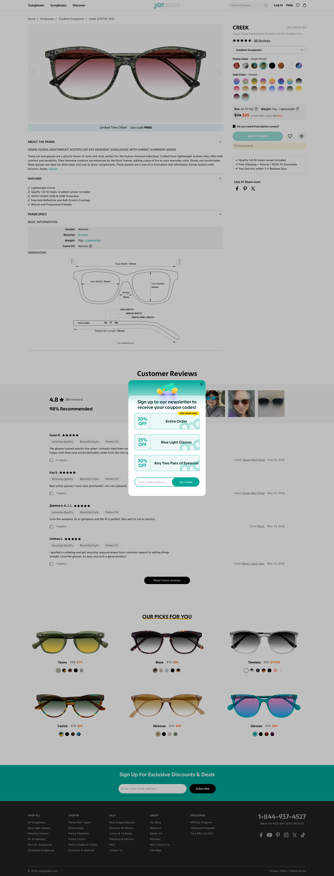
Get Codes (185, 482)
